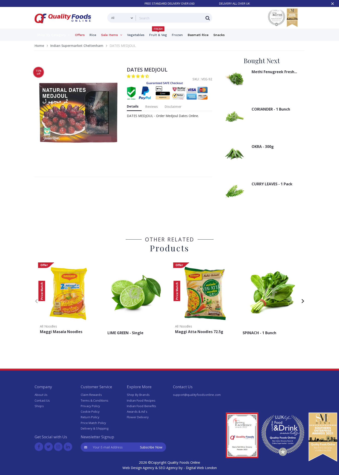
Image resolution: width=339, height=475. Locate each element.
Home (39, 45)
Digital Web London (201, 467)
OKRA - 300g (263, 146)
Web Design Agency (138, 467)
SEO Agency (168, 467)
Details (133, 106)
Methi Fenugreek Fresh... (274, 71)
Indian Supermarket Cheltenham (76, 45)
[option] (68, 300)
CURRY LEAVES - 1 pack (272, 183)
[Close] (332, 3)
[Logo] (64, 26)
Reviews (151, 106)
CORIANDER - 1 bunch (271, 109)
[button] (138, 76)
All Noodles (48, 326)
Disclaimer (173, 106)
